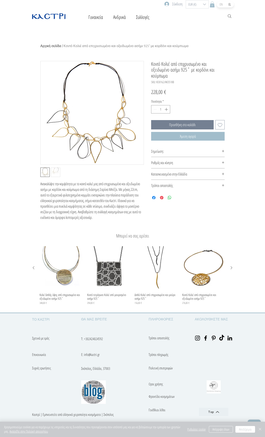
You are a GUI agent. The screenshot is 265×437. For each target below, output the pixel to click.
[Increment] (167, 109)
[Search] (229, 16)
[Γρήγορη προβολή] (61, 268)
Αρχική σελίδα (50, 46)
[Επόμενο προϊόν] (231, 267)
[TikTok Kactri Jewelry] (221, 338)
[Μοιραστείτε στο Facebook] (153, 197)
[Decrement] (155, 109)
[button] (197, 4)
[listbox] (197, 4)
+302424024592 (93, 338)
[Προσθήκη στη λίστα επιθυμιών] (220, 124)
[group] (132, 277)
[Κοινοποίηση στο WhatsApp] (169, 197)
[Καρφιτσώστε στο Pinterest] (161, 197)
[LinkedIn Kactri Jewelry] (229, 338)
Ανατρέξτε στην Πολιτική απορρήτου (29, 431)
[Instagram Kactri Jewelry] (197, 338)
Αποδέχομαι (245, 429)
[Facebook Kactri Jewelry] (205, 338)
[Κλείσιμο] (260, 429)
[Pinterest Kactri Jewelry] (213, 338)
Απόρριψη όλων (220, 429)
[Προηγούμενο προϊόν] (33, 267)
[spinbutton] (161, 109)
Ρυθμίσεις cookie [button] (196, 429)
